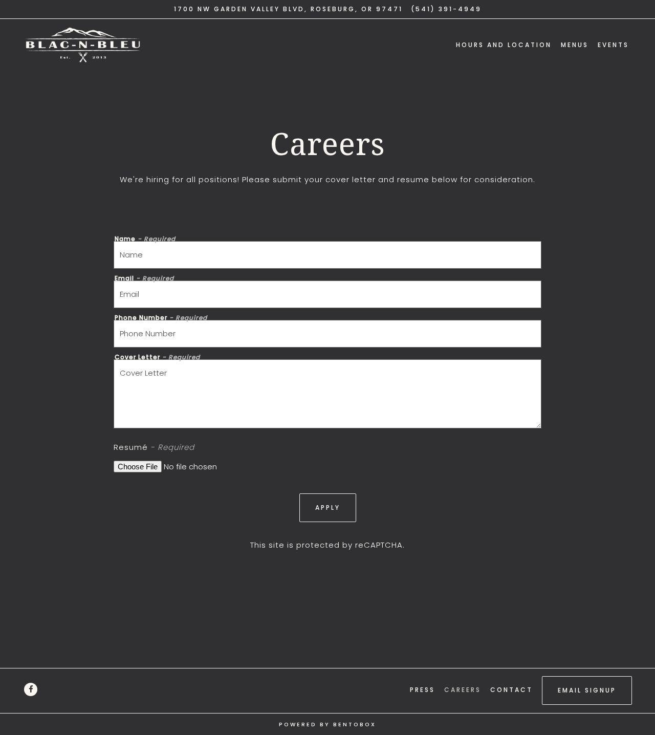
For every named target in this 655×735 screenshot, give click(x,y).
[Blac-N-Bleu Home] (87, 44)
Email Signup (587, 690)
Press (422, 689)
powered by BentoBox (327, 724)
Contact (511, 689)
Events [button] (613, 44)
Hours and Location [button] (504, 44)
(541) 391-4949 (446, 9)
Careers (462, 689)
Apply (327, 507)
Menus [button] (574, 44)
